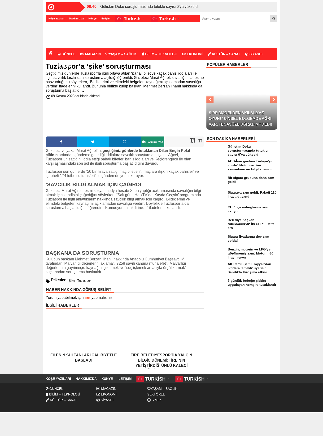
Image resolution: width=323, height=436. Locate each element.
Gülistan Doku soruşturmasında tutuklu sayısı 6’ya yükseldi (149, 7)
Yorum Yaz (154, 142)
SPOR (66, 66)
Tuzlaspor (84, 280)
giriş (88, 298)
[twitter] (93, 141)
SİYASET (256, 54)
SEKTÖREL (156, 394)
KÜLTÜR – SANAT (225, 54)
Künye (92, 18)
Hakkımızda (76, 18)
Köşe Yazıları (56, 18)
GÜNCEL (68, 54)
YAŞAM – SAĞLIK (123, 54)
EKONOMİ (194, 54)
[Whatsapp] (125, 141)
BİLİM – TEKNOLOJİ (160, 54)
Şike (72, 280)
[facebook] (61, 141)
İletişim (105, 18)
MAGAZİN (92, 54)
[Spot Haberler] (73, 35)
